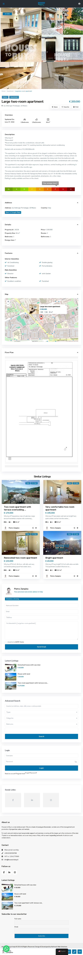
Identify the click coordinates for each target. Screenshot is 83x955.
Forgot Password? (31, 773)
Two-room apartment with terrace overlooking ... (17, 508)
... (32, 519)
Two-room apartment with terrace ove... (33, 683)
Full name (17, 919)
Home (3, 91)
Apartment (10, 91)
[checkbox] (6, 642)
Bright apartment (54, 557)
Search (41, 736)
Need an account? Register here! (15, 774)
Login (41, 768)
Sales (5, 97)
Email (16, 927)
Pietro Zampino (14, 528)
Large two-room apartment (50, 306)
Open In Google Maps (13, 212)
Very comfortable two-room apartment (59, 508)
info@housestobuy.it (11, 860)
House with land (24, 674)
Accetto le (16, 642)
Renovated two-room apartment (20, 557)
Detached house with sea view (29, 665)
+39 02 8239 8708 (10, 853)
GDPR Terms (19, 642)
